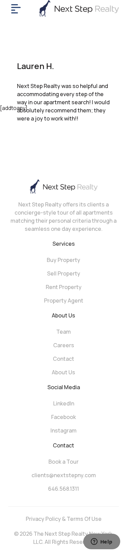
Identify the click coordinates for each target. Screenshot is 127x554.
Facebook (63, 417)
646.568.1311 (63, 488)
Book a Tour (63, 461)
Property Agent (63, 300)
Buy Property (63, 260)
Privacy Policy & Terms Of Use (64, 519)
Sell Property (63, 273)
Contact (63, 358)
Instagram (63, 430)
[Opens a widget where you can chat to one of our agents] (101, 542)
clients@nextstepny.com (63, 475)
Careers (63, 345)
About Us (63, 372)
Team (63, 331)
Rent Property (64, 287)
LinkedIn (63, 403)
